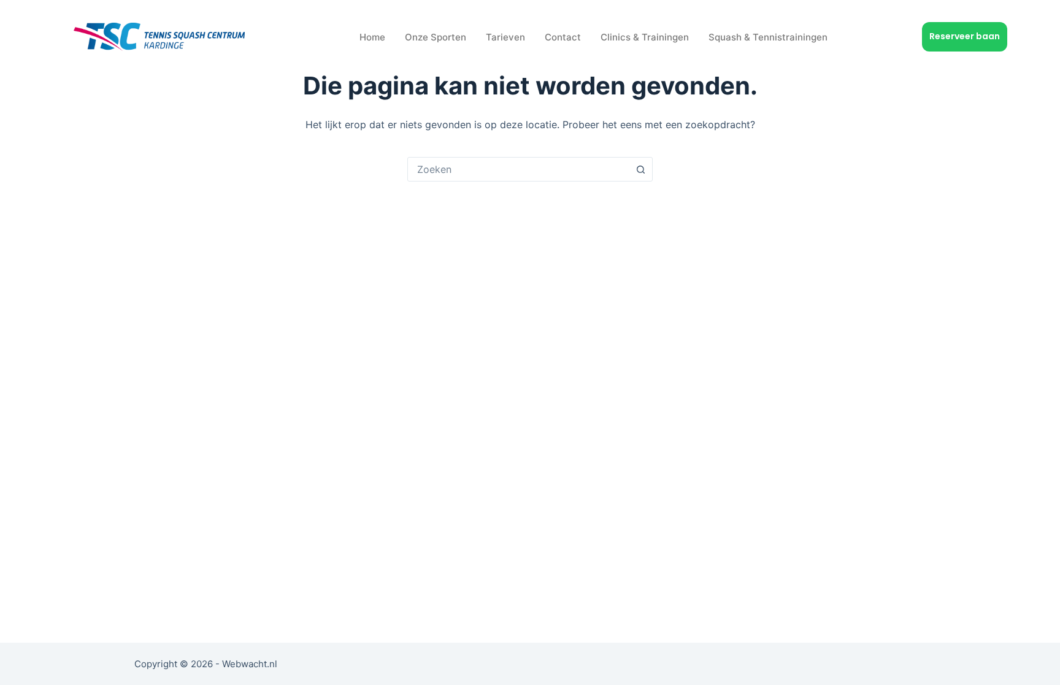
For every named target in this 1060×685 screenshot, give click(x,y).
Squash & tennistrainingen (768, 37)
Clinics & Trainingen (645, 37)
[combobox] (518, 169)
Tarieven (505, 37)
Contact (563, 37)
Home (372, 37)
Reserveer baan (964, 36)
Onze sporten (435, 37)
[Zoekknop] (640, 169)
